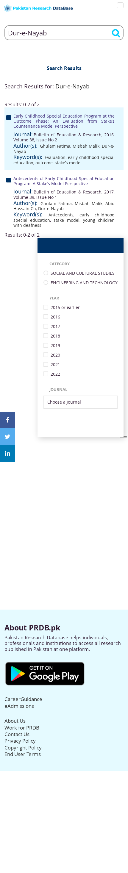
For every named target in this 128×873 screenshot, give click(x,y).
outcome (44, 162)
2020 (55, 355)
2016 (55, 317)
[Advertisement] (64, 501)
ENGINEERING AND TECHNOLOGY (84, 282)
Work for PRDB (21, 727)
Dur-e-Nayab (51, 208)
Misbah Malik (86, 146)
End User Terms (22, 754)
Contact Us (16, 734)
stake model (66, 220)
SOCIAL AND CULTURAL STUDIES (83, 273)
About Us (15, 720)
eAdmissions (19, 705)
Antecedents (61, 215)
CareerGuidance (23, 699)
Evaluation (55, 157)
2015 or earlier (65, 307)
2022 (55, 374)
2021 (55, 364)
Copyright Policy (23, 747)
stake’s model (68, 162)
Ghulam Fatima (55, 146)
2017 (55, 326)
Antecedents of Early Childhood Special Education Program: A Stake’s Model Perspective (64, 181)
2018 (55, 336)
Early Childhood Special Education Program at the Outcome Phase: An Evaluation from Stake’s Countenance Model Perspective (64, 121)
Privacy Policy (20, 740)
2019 (55, 345)
